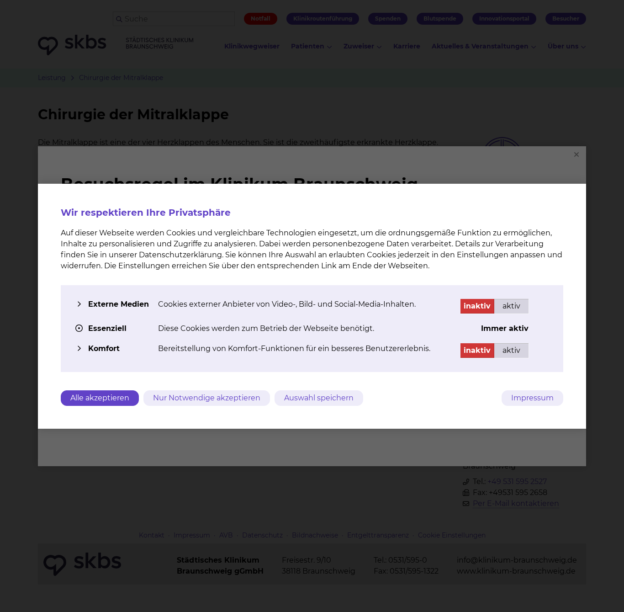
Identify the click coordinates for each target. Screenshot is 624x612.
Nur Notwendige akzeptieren (206, 398)
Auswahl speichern (319, 398)
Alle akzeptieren (99, 398)
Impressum (532, 398)
